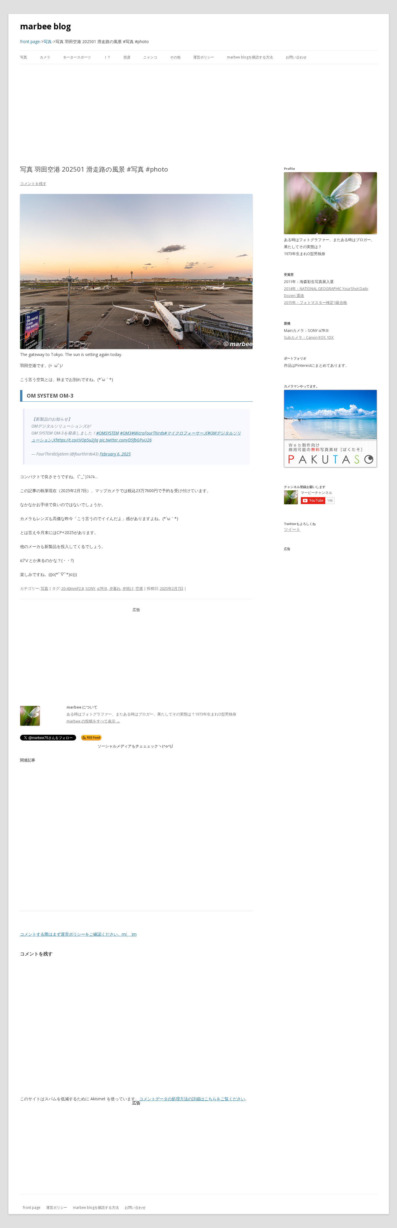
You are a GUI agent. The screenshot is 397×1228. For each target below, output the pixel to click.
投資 (127, 57)
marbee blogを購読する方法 (250, 57)
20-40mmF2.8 (72, 588)
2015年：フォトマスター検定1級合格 (315, 302)
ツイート (292, 529)
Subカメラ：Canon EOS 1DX (309, 337)
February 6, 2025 (115, 454)
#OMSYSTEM (107, 433)
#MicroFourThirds (147, 433)
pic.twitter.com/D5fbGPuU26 (125, 440)
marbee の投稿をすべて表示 (93, 721)
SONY (90, 588)
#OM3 (125, 433)
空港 (139, 588)
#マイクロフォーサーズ (186, 433)
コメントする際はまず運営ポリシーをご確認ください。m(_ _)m (78, 934)
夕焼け (128, 588)
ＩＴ (107, 57)
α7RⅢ (102, 588)
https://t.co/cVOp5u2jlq (77, 440)
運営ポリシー (203, 57)
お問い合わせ (296, 57)
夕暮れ (115, 588)
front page (31, 1207)
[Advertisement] (198, 114)
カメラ (45, 57)
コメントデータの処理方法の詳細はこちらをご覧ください (192, 1098)
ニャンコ (150, 57)
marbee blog (45, 26)
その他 (175, 57)
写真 (23, 57)
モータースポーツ (77, 57)
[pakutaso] (330, 466)
